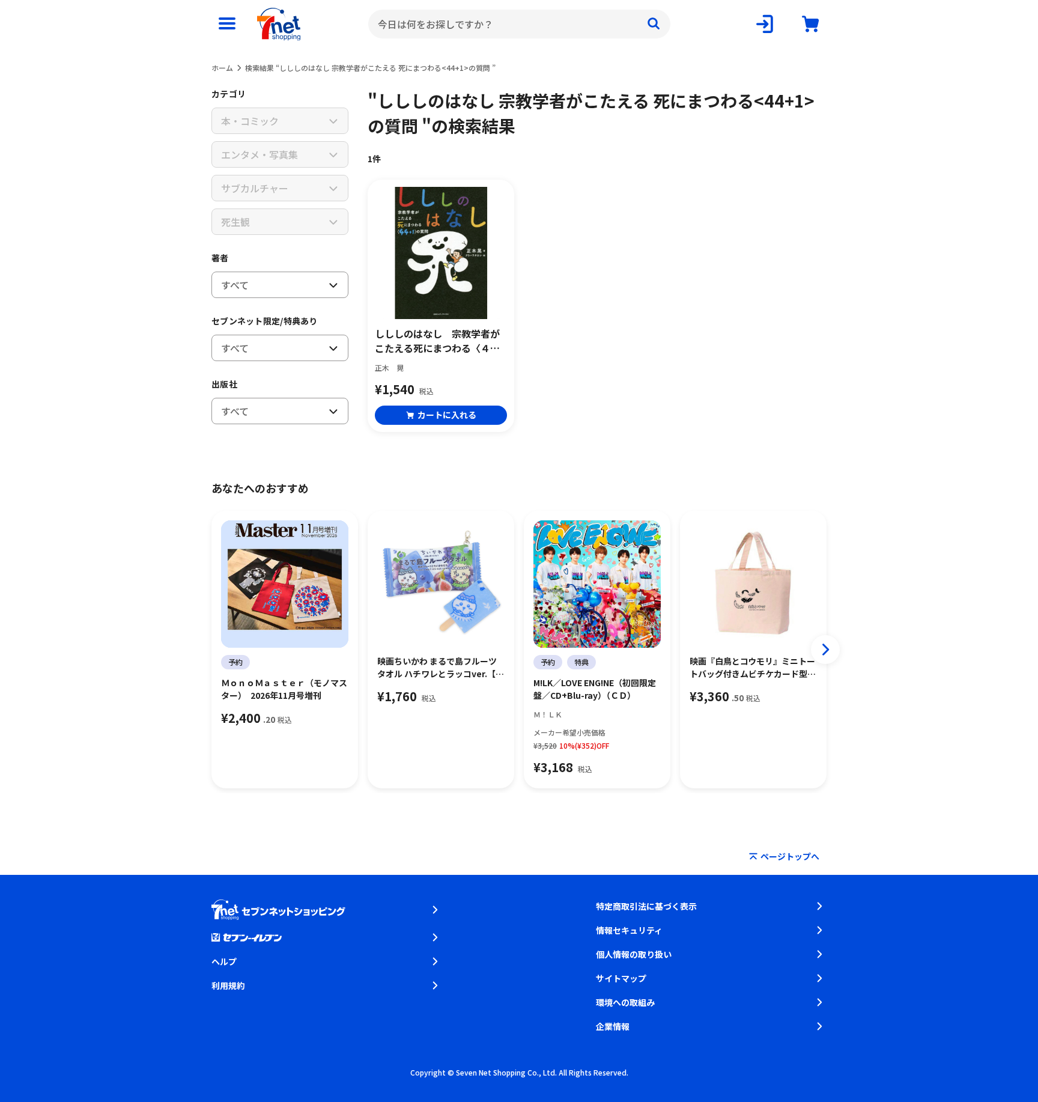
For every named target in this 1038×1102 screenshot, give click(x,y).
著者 (220, 258)
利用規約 (228, 985)
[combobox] (519, 24)
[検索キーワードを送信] (653, 24)
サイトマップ (621, 978)
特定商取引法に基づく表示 (646, 906)
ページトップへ (789, 856)
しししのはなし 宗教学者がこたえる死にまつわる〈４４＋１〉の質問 (437, 340)
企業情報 (613, 1026)
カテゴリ (228, 94)
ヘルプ (224, 961)
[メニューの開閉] (227, 24)
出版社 (224, 384)
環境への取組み (625, 1002)
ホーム (222, 67)
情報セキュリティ (629, 930)
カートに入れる (446, 415)
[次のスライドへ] (825, 649)
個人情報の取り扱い (634, 954)
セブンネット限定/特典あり (264, 321)
